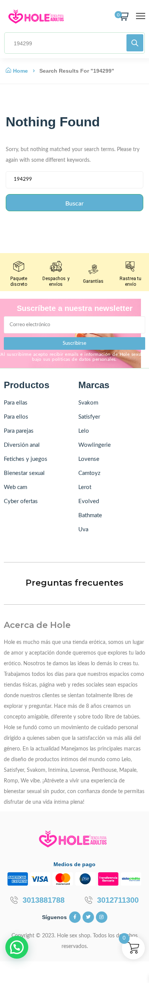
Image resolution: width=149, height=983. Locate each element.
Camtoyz (89, 473)
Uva (83, 529)
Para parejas (19, 431)
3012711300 (118, 900)
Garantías (93, 281)
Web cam (15, 487)
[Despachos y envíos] (55, 266)
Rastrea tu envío (130, 281)
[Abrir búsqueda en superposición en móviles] (74, 43)
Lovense (88, 459)
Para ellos (16, 417)
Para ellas (16, 403)
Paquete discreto (18, 281)
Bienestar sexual (24, 473)
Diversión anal (22, 445)
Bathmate (90, 515)
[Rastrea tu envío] (130, 266)
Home (20, 71)
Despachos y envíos (56, 281)
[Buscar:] (74, 181)
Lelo (83, 431)
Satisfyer (89, 417)
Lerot (84, 487)
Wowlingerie (94, 445)
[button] (16, 947)
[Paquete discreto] (18, 266)
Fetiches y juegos (25, 459)
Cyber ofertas (21, 501)
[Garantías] (93, 269)
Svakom (88, 403)
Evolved (88, 501)
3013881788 (44, 900)
